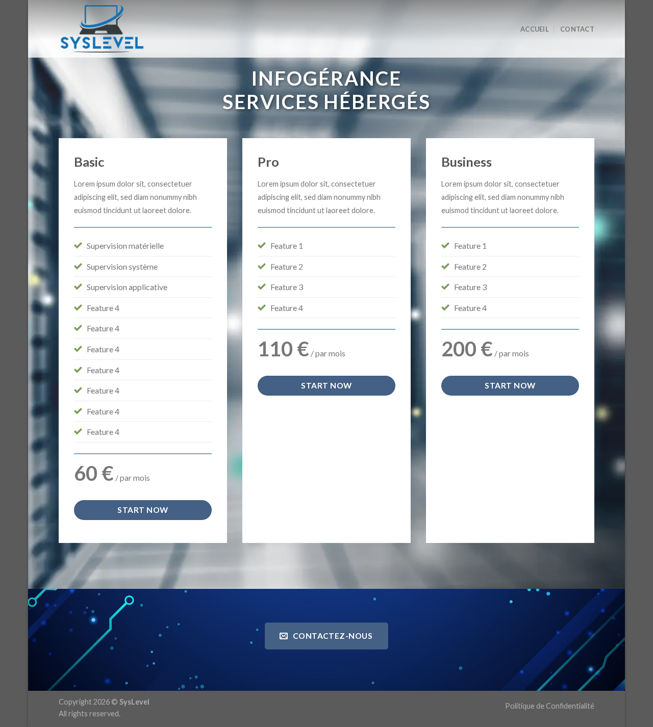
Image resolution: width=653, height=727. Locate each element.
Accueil (534, 29)
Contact (577, 29)
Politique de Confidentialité (549, 706)
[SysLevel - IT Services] (104, 29)
